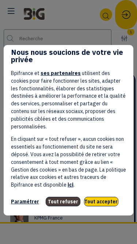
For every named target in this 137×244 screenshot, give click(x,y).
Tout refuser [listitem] (63, 201)
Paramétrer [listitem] (25, 201)
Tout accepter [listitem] (101, 201)
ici (70, 184)
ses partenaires (61, 73)
